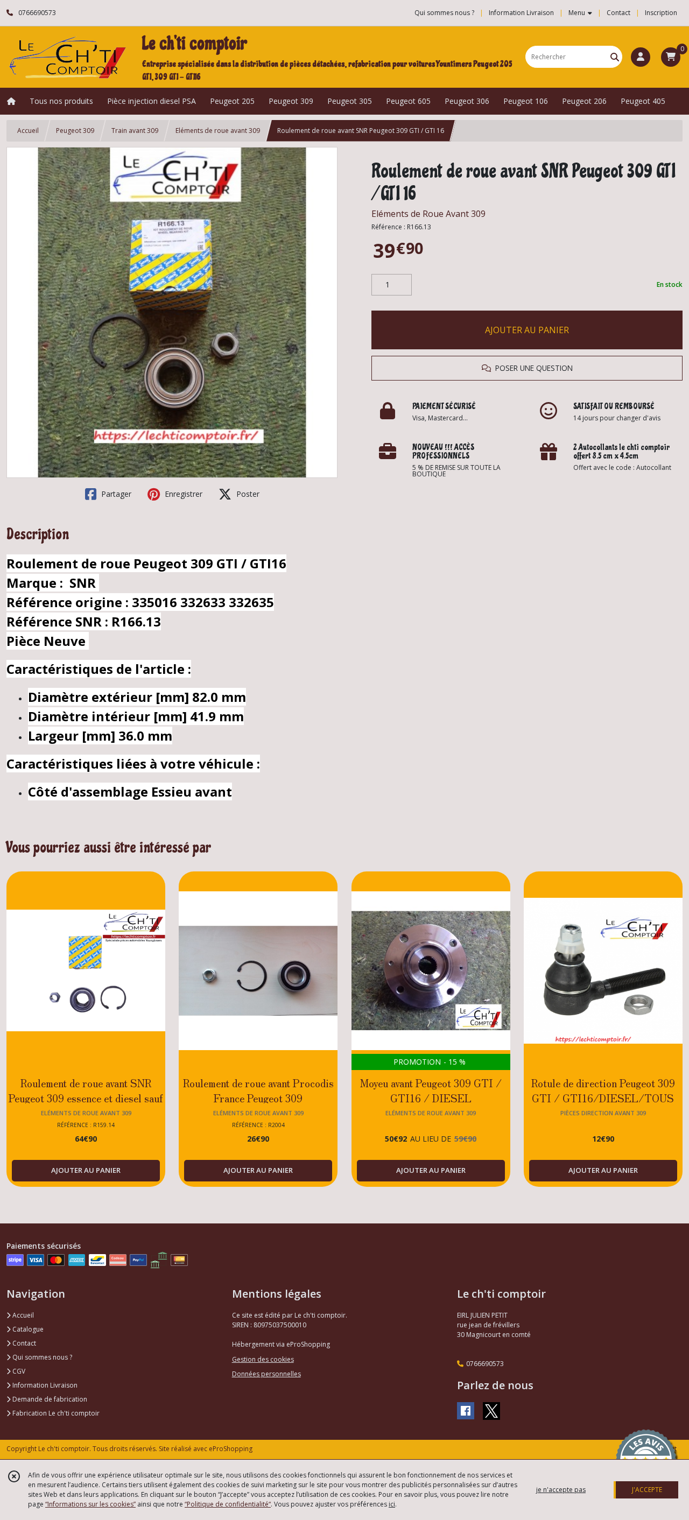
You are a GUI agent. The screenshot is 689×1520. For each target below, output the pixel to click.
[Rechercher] (615, 56)
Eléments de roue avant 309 (217, 130)
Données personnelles (266, 1373)
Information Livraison (44, 1385)
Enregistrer (182, 494)
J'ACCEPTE (647, 1489)
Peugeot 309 (75, 130)
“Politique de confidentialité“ (228, 1504)
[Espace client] (640, 57)
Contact (618, 12)
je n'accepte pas (561, 1489)
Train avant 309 (134, 130)
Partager (115, 494)
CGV (18, 1371)
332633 (204, 602)
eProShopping (230, 1448)
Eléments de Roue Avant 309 (428, 214)
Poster (246, 494)
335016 (156, 602)
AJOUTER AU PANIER (527, 330)
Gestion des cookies (263, 1359)
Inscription (661, 12)
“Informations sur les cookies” (90, 1504)
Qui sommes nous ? (41, 1357)
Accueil (28, 130)
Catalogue (27, 1329)
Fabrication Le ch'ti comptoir (55, 1413)
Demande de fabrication (49, 1399)
